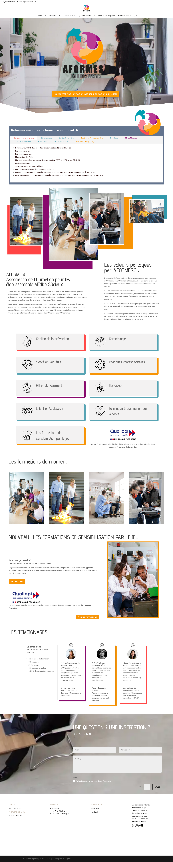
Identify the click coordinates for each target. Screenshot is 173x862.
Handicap (114, 138)
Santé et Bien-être (66, 138)
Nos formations (51, 16)
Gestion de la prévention (24, 138)
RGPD (42, 859)
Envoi (157, 786)
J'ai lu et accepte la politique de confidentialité (93, 781)
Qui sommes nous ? (87, 16)
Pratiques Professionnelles (92, 138)
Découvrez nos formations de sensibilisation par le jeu (85, 93)
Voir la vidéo (17, 581)
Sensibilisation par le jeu (86, 141)
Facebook (94, 812)
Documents (68, 16)
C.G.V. (48, 859)
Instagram (95, 808)
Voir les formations (87, 616)
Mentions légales (30, 859)
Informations (123, 16)
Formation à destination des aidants (53, 141)
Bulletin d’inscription (106, 16)
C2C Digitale (66, 859)
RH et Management (133, 138)
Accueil (39, 16)
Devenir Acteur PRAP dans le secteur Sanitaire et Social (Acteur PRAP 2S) (43, 148)
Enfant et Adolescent (22, 141)
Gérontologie (46, 138)
